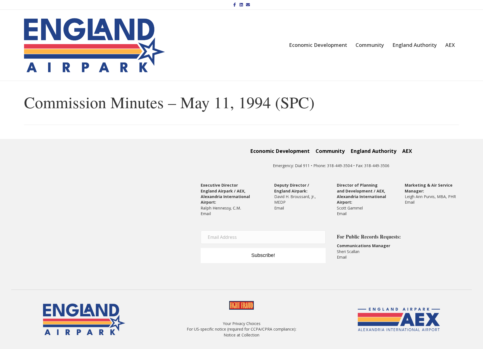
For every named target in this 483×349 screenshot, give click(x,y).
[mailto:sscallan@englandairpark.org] (347, 257)
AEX (450, 45)
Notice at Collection (241, 335)
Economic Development (318, 45)
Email (206, 213)
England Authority (414, 45)
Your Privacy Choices (242, 323)
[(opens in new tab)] (399, 319)
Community (370, 45)
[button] (263, 255)
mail (343, 213)
